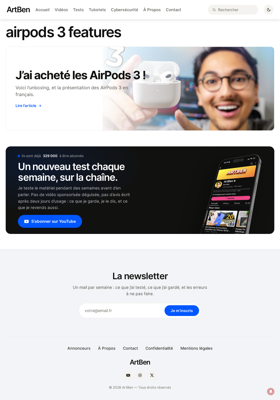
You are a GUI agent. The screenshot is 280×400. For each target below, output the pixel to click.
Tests (78, 9)
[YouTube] (128, 375)
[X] (152, 375)
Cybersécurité (124, 9)
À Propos (152, 9)
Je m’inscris (182, 310)
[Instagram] (140, 375)
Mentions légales (196, 348)
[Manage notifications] (270, 391)
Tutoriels (97, 9)
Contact (173, 9)
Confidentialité (159, 348)
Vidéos (61, 9)
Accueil (42, 9)
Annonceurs (79, 348)
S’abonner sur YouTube (53, 221)
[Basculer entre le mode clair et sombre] (268, 9)
